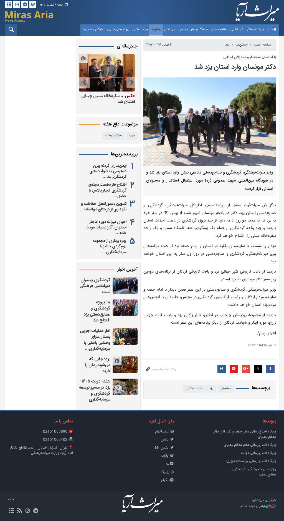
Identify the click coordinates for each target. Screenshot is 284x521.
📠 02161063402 (58, 440)
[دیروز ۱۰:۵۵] (125, 336)
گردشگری (236, 29)
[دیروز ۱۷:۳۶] (125, 307)
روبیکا (165, 472)
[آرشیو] (8, 4)
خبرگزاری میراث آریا (257, 13)
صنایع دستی (219, 29)
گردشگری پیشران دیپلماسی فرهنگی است (95, 286)
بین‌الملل (170, 29)
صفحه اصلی (263, 45)
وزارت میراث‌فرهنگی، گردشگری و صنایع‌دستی (252, 472)
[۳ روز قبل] (107, 73)
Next (84, 82)
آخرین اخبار (127, 270)
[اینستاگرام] (16, 4)
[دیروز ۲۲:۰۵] (125, 285)
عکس (136, 29)
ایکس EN (162, 448)
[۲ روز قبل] (125, 387)
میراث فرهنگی (254, 29)
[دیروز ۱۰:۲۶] (125, 364)
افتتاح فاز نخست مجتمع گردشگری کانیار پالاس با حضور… (107, 190)
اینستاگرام (162, 432)
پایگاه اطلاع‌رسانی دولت (258, 453)
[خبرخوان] (19, 511)
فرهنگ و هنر (199, 29)
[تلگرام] (24, 4)
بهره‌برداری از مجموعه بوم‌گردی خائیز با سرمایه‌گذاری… (109, 246)
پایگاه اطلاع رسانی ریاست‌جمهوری (251, 461)
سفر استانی (194, 388)
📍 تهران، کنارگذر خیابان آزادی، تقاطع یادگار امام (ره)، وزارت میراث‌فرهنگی (41, 450)
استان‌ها (156, 29)
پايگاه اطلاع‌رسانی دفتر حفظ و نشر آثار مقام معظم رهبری (244, 434)
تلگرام (165, 480)
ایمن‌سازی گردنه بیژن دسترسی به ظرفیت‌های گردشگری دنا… (107, 171)
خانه (270, 29)
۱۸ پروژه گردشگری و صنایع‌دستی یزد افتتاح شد (97, 311)
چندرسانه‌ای (127, 47)
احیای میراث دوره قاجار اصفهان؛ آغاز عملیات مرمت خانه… (106, 227)
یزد (227, 45)
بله (167, 464)
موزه (132, 136)
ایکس (165, 440)
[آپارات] (32, 4)
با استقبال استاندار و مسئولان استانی (249, 57)
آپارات (165, 456)
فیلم (145, 29)
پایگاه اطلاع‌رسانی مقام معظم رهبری (250, 445)
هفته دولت (113, 136)
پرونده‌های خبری (118, 29)
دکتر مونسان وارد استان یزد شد (235, 67)
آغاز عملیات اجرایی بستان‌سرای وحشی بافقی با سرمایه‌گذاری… (95, 340)
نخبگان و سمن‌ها (93, 29)
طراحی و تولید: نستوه (253, 506)
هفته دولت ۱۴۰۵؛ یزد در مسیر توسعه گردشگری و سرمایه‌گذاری (94, 390)
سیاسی (183, 29)
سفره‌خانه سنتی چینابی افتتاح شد (107, 99)
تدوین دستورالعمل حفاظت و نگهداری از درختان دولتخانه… (103, 207)
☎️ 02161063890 (58, 432)
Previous (132, 82)
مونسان (225, 388)
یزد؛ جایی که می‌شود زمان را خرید (97, 365)
